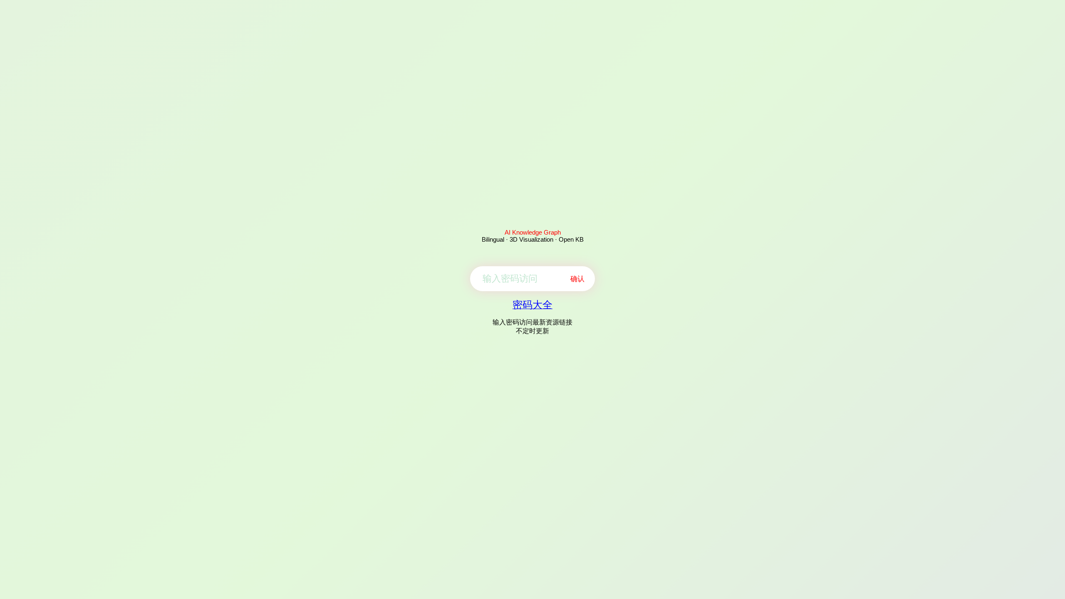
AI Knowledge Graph (533, 232)
